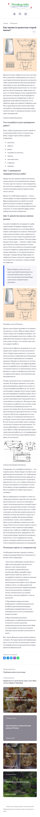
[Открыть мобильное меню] (26, 14)
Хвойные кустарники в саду (17, 782)
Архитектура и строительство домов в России (18, 726)
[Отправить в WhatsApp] (18, 658)
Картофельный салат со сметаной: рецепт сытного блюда (20, 698)
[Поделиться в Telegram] (8, 658)
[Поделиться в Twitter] (11, 658)
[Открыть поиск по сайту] (20, 14)
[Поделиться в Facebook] (4, 658)
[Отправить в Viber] (14, 658)
